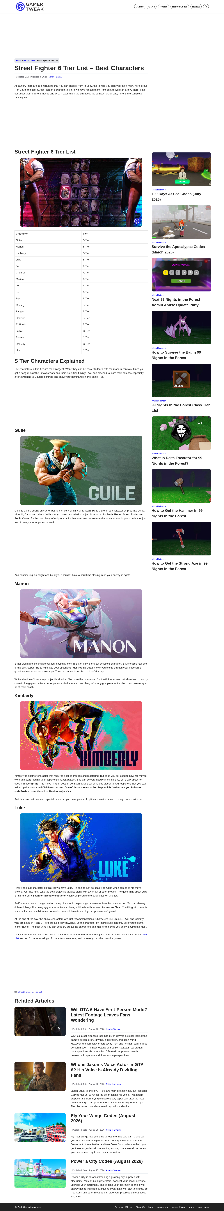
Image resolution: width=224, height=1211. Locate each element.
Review (196, 6)
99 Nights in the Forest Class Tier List (181, 408)
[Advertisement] (112, 35)
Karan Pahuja (55, 77)
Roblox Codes (179, 6)
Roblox (163, 6)
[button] (206, 6)
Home (18, 61)
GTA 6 (151, 6)
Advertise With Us (124, 1207)
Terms (191, 1207)
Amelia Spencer (113, 1029)
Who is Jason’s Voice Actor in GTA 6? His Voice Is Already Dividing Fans (107, 1070)
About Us (140, 1207)
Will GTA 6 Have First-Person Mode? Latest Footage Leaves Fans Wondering (109, 1015)
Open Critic (203, 1207)
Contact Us (162, 1207)
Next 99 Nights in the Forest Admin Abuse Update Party (176, 302)
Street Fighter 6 (25, 992)
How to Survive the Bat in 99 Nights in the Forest (176, 355)
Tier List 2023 (29, 61)
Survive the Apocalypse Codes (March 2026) (178, 249)
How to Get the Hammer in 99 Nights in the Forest (177, 513)
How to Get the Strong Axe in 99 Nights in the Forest (180, 566)
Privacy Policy (178, 1207)
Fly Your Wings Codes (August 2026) (103, 1118)
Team (150, 1207)
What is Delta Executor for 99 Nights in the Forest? (177, 460)
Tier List (38, 992)
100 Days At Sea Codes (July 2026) (176, 196)
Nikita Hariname (113, 1084)
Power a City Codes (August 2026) (107, 1161)
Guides (140, 6)
